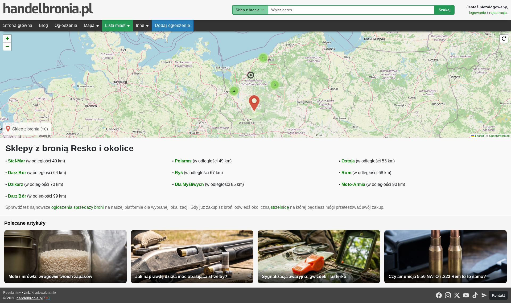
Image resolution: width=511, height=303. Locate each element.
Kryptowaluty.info (43, 292)
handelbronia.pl (30, 298)
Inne (142, 25)
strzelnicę (280, 207)
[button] (250, 75)
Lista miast (117, 25)
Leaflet (479, 136)
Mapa (91, 25)
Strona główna (17, 25)
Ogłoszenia (66, 25)
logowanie (477, 12)
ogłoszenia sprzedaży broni (77, 207)
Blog (43, 25)
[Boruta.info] (48, 298)
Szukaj (445, 10)
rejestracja (498, 12)
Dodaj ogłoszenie (172, 25)
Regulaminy (12, 292)
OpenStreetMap (499, 136)
